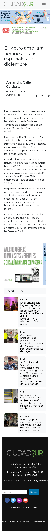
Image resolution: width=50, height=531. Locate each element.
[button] (4, 17)
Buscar (33, 492)
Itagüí (22, 332)
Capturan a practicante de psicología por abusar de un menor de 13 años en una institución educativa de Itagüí (31, 343)
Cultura (23, 299)
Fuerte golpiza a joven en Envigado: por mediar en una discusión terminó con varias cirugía (30, 425)
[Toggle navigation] (44, 4)
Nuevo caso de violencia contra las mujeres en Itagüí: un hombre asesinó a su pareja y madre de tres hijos (32, 402)
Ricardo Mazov (32, 507)
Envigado (24, 416)
